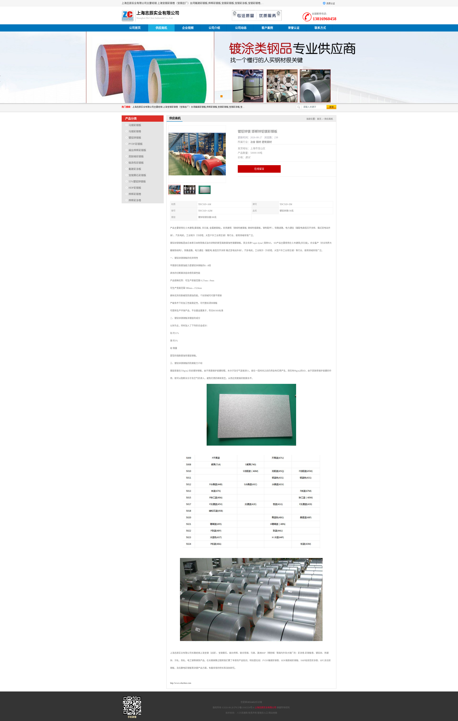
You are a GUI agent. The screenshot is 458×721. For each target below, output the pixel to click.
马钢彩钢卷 (135, 131)
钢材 (258, 142)
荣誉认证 (293, 27)
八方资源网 (242, 713)
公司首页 (135, 27)
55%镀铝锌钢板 (137, 181)
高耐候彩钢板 (136, 156)
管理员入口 (262, 713)
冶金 (252, 142)
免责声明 (252, 713)
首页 (319, 119)
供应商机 (161, 27)
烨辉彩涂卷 (135, 200)
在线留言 (259, 168)
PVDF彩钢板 (136, 144)
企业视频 (188, 27)
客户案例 (267, 27)
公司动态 (241, 27)
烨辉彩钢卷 (135, 194)
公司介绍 (214, 27)
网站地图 (273, 713)
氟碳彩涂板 (135, 169)
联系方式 (320, 27)
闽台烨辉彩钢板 (137, 150)
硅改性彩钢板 (136, 162)
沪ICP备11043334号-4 (244, 707)
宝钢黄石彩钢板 (137, 175)
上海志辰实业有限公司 (265, 707)
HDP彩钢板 (135, 187)
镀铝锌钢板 (135, 137)
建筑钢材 (267, 142)
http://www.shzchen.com (180, 683)
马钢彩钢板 (135, 125)
